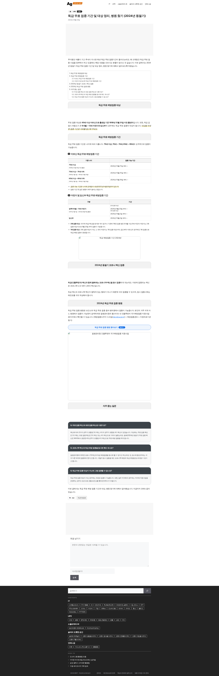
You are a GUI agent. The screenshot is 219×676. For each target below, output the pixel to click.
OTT (142, 605)
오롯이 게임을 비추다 (139, 636)
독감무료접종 (82, 498)
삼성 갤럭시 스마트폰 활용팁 (80, 663)
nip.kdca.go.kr (118, 317)
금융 (76, 620)
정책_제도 (84, 620)
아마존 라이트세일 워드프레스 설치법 (83, 660)
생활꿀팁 (95, 647)
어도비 (90, 608)
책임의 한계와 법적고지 (124, 673)
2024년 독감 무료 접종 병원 (80, 86)
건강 (79, 11)
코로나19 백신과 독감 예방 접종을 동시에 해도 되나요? (92, 94)
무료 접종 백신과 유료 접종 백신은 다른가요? (88, 92)
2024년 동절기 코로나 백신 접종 (82, 84)
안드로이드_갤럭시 (122, 605)
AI (91, 605)
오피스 (83, 608)
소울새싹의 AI (122, 4)
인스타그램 (112, 608)
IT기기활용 (84, 605)
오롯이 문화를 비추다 (122, 636)
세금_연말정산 (102, 620)
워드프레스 (72, 612)
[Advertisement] (109, 40)
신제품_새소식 (73, 605)
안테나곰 (148, 4)
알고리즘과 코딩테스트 (76, 628)
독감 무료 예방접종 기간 (79, 76)
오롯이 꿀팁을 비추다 (89, 636)
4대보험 (92, 620)
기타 (123, 620)
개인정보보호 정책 (109, 673)
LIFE (113, 4)
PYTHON (82, 612)
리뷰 (70, 647)
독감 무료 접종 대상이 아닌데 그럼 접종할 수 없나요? (92, 97)
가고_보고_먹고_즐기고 (82, 647)
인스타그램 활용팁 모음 (78, 657)
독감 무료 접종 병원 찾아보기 (106, 327)
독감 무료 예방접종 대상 (79, 73)
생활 (111, 620)
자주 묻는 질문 (76, 89)
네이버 (121, 608)
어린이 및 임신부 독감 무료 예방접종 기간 (88, 81)
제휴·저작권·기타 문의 (142, 673)
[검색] (147, 590)
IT (109, 4)
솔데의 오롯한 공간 (136, 4)
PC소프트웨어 (73, 608)
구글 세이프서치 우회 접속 (79, 666)
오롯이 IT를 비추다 (75, 639)
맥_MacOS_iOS (108, 605)
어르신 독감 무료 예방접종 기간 (84, 78)
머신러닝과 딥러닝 (93, 628)
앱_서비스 (134, 605)
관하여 (99, 673)
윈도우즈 (98, 605)
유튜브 (103, 608)
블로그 (141, 608)
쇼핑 (117, 620)
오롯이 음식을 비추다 (106, 636)
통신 (134, 608)
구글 (96, 608)
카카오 (128, 608)
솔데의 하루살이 (74, 636)
